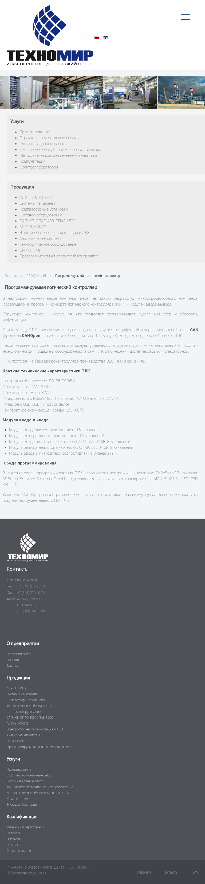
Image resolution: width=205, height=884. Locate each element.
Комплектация (32, 161)
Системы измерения (37, 203)
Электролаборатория (38, 167)
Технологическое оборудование (47, 244)
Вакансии (14, 666)
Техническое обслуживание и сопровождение (60, 149)
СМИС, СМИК (31, 250)
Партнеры (14, 833)
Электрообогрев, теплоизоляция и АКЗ (54, 232)
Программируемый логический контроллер (58, 256)
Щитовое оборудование (40, 215)
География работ (19, 654)
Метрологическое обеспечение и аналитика (58, 155)
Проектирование (34, 132)
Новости (13, 660)
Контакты (170, 872)
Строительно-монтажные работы (49, 137)
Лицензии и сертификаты (25, 827)
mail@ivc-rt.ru (27, 580)
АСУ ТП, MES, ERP (35, 197)
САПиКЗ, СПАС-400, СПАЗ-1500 (47, 221)
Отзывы (12, 845)
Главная (11, 276)
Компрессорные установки (43, 209)
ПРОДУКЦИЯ (36, 276)
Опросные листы (19, 851)
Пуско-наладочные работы (43, 143)
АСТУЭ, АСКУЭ (32, 226)
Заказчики (14, 839)
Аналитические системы (40, 238)
